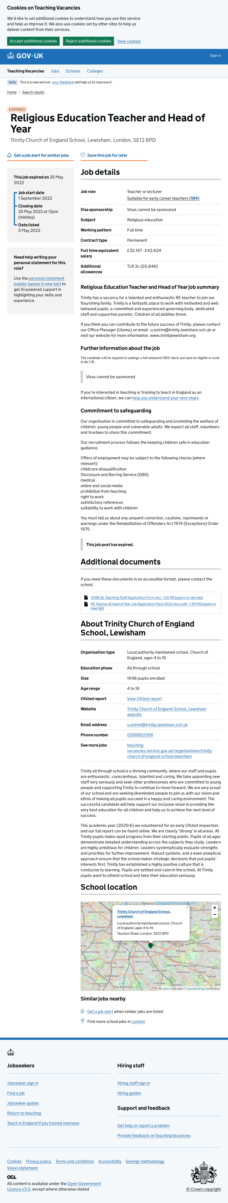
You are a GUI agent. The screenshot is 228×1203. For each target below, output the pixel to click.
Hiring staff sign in (133, 1083)
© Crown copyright (203, 1189)
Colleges (95, 71)
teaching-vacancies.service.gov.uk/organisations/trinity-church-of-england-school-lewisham (170, 751)
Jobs (55, 71)
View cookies (129, 41)
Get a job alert (100, 1011)
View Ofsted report (144, 698)
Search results (33, 92)
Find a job (16, 1093)
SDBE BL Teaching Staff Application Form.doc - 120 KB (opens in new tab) (147, 597)
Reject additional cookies (88, 41)
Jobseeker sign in (22, 1083)
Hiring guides (129, 1093)
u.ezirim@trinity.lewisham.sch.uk (157, 724)
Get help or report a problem (143, 1125)
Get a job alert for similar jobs (41, 155)
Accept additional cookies (33, 41)
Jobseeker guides (23, 1103)
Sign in (215, 55)
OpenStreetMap (195, 988)
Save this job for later (107, 155)
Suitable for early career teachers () (163, 198)
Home (11, 92)
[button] (150, 946)
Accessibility (109, 1161)
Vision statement (22, 1168)
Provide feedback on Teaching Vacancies (154, 1135)
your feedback (63, 82)
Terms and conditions (74, 1161)
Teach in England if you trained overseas (43, 1123)
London (138, 1021)
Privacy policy (38, 1161)
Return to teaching (24, 1113)
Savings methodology (145, 1161)
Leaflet (165, 988)
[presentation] (151, 946)
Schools (73, 71)
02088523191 (140, 734)
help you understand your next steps (165, 397)
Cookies (14, 1161)
